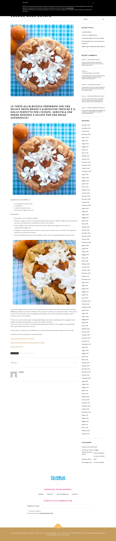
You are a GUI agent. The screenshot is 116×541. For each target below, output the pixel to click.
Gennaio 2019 (85, 230)
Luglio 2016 (85, 313)
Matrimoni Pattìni (86, 459)
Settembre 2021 (86, 134)
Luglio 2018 (85, 248)
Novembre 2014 (86, 372)
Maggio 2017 (85, 292)
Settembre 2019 (86, 205)
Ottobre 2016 (85, 304)
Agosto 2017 (85, 282)
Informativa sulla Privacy (46, 513)
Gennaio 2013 (85, 433)
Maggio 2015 (85, 353)
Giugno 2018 (85, 251)
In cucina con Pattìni (27, 353)
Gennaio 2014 (85, 400)
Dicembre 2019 (86, 196)
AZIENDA (41, 494)
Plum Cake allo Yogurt (94, 59)
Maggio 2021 (85, 146)
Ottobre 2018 (85, 239)
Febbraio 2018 (85, 264)
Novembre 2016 (86, 301)
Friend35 (84, 71)
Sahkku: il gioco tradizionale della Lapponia (93, 46)
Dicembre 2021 (86, 125)
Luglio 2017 (85, 285)
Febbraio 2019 (85, 227)
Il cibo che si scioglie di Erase (89, 35)
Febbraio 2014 (85, 396)
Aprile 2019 (85, 221)
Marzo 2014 (85, 393)
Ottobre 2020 (86, 168)
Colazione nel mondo (87, 447)
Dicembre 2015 (86, 335)
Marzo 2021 (85, 153)
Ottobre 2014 (85, 375)
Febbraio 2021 (85, 156)
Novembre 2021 (86, 128)
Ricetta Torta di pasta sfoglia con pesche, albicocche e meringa (27, 342)
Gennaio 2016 (85, 332)
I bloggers (96, 450)
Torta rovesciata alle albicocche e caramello (22, 338)
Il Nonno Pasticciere (99, 453)
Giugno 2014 (85, 384)
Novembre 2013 (86, 406)
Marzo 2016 (85, 325)
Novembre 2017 (86, 273)
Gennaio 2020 (86, 193)
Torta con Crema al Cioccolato (91, 73)
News (95, 459)
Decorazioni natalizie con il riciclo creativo (93, 38)
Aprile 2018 (85, 258)
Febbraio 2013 (85, 430)
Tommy (83, 107)
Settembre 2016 (86, 307)
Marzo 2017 (85, 298)
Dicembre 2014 (86, 369)
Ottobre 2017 (85, 276)
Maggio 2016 (85, 319)
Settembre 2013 (86, 412)
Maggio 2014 (85, 387)
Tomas (83, 96)
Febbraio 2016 (85, 329)
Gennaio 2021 (85, 159)
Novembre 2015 (86, 338)
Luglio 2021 (85, 140)
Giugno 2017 (85, 288)
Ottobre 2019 (85, 202)
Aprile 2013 (85, 424)
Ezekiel (83, 59)
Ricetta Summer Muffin (17, 346)
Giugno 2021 (85, 143)
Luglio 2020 (85, 174)
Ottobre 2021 (85, 131)
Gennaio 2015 (85, 366)
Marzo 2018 (85, 261)
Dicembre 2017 (86, 270)
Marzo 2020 (85, 187)
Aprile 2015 (85, 356)
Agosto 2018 (85, 245)
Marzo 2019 (85, 224)
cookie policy (70, 8)
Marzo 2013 (85, 427)
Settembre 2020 (86, 171)
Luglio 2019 (85, 211)
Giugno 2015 (85, 350)
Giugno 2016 (85, 316)
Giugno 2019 (85, 214)
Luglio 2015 (85, 347)
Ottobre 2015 (85, 341)
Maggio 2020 (85, 180)
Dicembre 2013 (86, 403)
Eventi (95, 447)
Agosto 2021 (85, 137)
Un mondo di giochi (99, 462)
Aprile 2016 (85, 322)
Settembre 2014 (86, 378)
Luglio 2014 (85, 381)
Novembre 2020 (86, 165)
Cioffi (21, 372)
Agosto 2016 (85, 310)
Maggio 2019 (85, 217)
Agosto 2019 (85, 208)
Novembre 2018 (86, 236)
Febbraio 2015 (85, 363)
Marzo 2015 (85, 359)
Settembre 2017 (86, 279)
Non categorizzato (87, 462)
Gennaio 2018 (85, 267)
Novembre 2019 (86, 199)
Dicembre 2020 (86, 162)
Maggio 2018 (85, 254)
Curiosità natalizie (86, 32)
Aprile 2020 (85, 184)
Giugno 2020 (85, 177)
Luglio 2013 (85, 415)
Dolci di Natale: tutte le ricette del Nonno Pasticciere (93, 42)
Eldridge (84, 84)
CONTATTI (75, 494)
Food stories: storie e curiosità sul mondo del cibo (87, 452)
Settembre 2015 (86, 344)
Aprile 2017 (85, 295)
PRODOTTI (50, 494)
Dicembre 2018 (86, 233)
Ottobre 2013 (85, 409)
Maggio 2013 (85, 421)
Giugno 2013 (85, 418)
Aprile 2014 (85, 390)
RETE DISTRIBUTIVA (62, 494)
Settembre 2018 (86, 242)
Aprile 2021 (85, 150)
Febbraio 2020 (86, 190)
